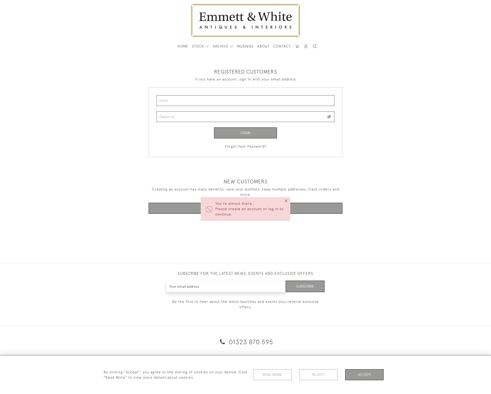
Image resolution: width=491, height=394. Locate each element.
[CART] (297, 46)
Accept (364, 375)
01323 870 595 (250, 341)
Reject (318, 375)
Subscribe (305, 286)
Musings (245, 46)
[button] (314, 46)
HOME (182, 46)
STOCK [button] (198, 46)
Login (245, 133)
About (263, 46)
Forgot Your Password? (245, 146)
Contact (282, 46)
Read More (272, 375)
